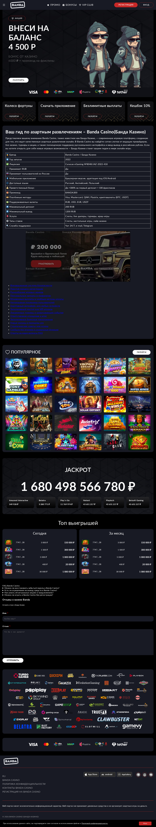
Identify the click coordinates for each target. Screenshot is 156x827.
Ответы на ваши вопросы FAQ (26, 333)
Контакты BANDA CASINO (17, 788)
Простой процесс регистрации (26, 289)
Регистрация (125, 5)
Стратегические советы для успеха (29, 326)
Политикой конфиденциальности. (95, 823)
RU (3, 776)
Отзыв (5, 626)
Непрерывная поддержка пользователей (32, 303)
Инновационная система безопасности (31, 286)
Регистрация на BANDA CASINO (21, 792)
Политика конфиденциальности (24, 784)
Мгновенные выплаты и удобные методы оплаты (37, 299)
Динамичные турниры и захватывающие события (36, 313)
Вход (146, 5)
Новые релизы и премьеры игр (27, 323)
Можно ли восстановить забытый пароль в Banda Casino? (32, 588)
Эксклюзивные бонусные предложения (31, 320)
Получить (18, 80)
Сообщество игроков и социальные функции (34, 330)
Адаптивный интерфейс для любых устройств (35, 306)
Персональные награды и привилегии (30, 296)
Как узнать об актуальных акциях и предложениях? (29, 593)
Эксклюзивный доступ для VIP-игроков (31, 309)
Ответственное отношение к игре (28, 316)
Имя (4, 613)
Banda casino (11, 780)
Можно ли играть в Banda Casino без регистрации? (29, 595)
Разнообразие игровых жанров (26, 292)
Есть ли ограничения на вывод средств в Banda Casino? (31, 590)
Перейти (14, 116)
